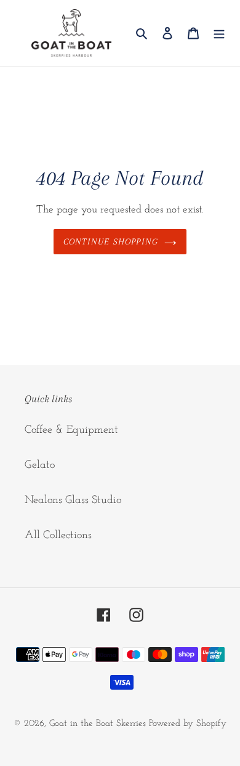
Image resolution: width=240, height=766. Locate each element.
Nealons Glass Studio (73, 500)
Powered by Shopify (187, 723)
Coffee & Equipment (71, 430)
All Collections (58, 535)
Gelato (40, 465)
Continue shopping (111, 241)
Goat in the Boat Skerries (97, 723)
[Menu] (219, 32)
